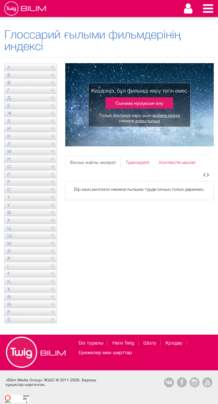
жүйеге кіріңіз (166, 115)
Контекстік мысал (177, 162)
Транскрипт (138, 162)
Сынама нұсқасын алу (139, 103)
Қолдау (174, 343)
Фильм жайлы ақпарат (93, 162)
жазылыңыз (147, 120)
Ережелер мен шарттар (105, 352)
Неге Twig (123, 343)
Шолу (149, 343)
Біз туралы (91, 343)
